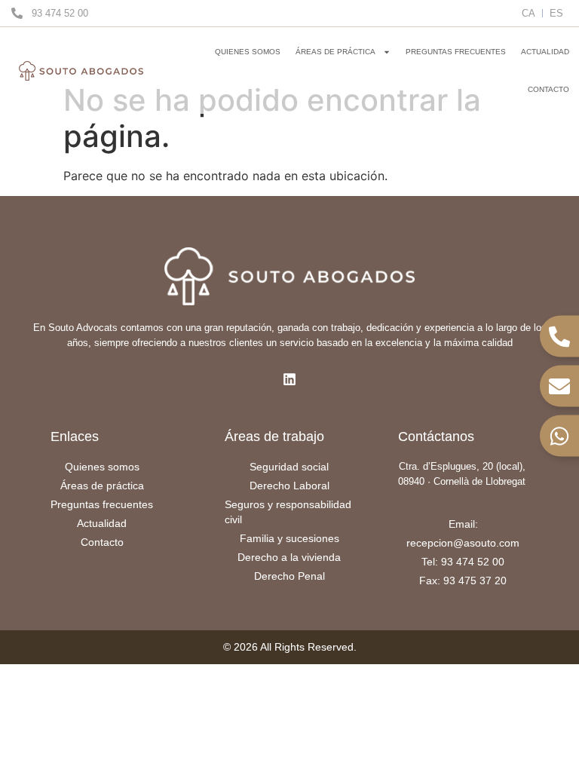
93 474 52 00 (60, 13)
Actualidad (545, 51)
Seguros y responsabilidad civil (288, 511)
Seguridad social (289, 467)
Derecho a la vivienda (289, 557)
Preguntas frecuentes (456, 51)
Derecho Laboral (289, 485)
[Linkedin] (289, 379)
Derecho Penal (289, 576)
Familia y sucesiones (289, 538)
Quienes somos (247, 51)
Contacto (548, 89)
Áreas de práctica (335, 51)
